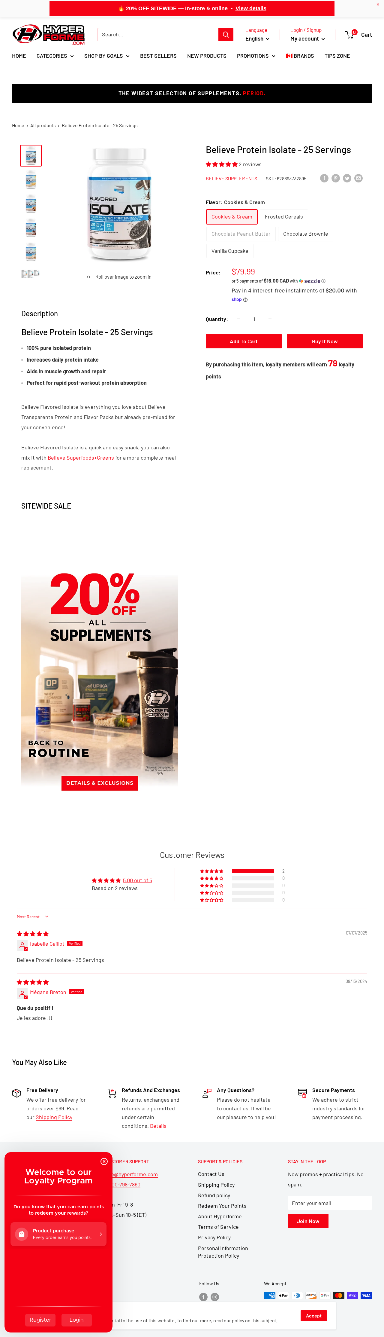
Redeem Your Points (222, 1205)
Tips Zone (337, 55)
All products (43, 125)
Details (158, 1125)
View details (251, 8)
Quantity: (217, 318)
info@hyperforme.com (131, 1174)
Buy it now (325, 341)
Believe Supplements (231, 178)
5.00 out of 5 (137, 880)
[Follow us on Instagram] (215, 1296)
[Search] (225, 34)
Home (19, 55)
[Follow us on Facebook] (203, 1296)
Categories (52, 55)
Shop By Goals (103, 55)
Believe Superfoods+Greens (81, 457)
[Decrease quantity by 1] (238, 319)
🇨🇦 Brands (300, 55)
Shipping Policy (216, 1184)
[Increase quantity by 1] (270, 319)
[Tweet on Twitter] (347, 178)
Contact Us (211, 1173)
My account (305, 38)
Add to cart (244, 341)
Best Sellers (158, 55)
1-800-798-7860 (122, 1184)
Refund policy (214, 1195)
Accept (314, 1315)
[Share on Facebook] (324, 178)
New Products (206, 55)
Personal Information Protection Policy (223, 1252)
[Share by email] (358, 178)
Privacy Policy (214, 1237)
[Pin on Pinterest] (336, 178)
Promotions (253, 55)
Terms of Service (218, 1226)
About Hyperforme (220, 1216)
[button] (222, 164)
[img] (33, 933)
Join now (308, 1221)
